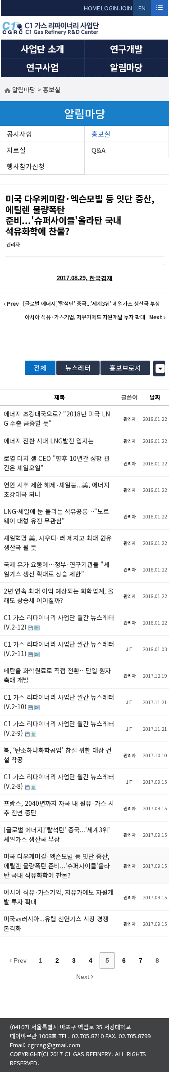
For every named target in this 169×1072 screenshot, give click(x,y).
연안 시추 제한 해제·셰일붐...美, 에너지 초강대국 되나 (57, 489)
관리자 (13, 244)
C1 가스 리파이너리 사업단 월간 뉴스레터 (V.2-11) (59, 648)
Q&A (98, 150)
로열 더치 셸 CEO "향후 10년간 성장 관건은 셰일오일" (57, 463)
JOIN (125, 8)
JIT (129, 649)
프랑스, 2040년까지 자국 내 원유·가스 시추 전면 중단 (59, 808)
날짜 (155, 397)
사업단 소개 (42, 48)
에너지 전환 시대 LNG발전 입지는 (49, 440)
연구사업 (42, 67)
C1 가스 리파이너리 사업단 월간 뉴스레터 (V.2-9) (59, 728)
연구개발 (126, 48)
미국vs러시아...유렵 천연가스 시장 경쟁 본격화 (56, 923)
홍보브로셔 (125, 367)
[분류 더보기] (160, 368)
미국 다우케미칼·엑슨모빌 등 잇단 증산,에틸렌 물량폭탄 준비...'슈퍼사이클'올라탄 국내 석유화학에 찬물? (80, 214)
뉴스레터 (78, 367)
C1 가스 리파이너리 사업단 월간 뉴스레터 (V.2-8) (59, 781)
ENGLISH (142, 10)
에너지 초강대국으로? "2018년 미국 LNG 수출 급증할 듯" (57, 418)
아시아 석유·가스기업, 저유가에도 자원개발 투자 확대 (59, 897)
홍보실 (100, 133)
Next (83, 976)
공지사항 (19, 133)
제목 (59, 397)
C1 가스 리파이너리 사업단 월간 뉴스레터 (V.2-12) (59, 622)
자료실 (16, 150)
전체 (40, 367)
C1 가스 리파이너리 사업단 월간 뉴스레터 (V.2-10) (59, 701)
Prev (19, 960)
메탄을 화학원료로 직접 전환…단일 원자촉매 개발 (57, 675)
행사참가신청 (26, 166)
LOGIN (109, 8)
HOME (92, 8)
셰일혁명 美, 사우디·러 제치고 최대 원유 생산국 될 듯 (58, 542)
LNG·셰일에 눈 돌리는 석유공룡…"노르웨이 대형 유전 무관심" (56, 516)
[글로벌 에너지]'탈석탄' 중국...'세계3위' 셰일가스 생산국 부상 (57, 834)
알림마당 (126, 67)
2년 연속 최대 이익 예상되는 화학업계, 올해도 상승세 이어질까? (59, 595)
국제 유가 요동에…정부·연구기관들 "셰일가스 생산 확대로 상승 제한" (57, 569)
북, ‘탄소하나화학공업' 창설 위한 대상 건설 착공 (58, 755)
